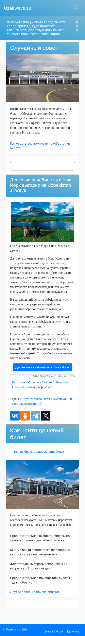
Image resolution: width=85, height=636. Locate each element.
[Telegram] (35, 416)
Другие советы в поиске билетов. (35, 592)
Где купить (73, 631)
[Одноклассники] (25, 416)
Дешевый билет (53, 631)
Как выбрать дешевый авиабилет (39, 451)
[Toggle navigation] (75, 8)
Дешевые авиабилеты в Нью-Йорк (42, 367)
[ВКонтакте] (15, 416)
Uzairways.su (17, 8)
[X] (45, 416)
